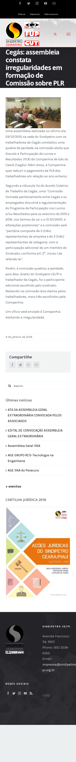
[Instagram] (19, 693)
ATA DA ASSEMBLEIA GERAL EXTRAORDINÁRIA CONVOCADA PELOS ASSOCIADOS (35, 415)
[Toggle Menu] (68, 34)
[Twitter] (13, 693)
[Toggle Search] (55, 34)
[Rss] (31, 693)
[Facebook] (8, 693)
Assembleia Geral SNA (24, 446)
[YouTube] (25, 693)
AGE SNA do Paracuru (23, 470)
